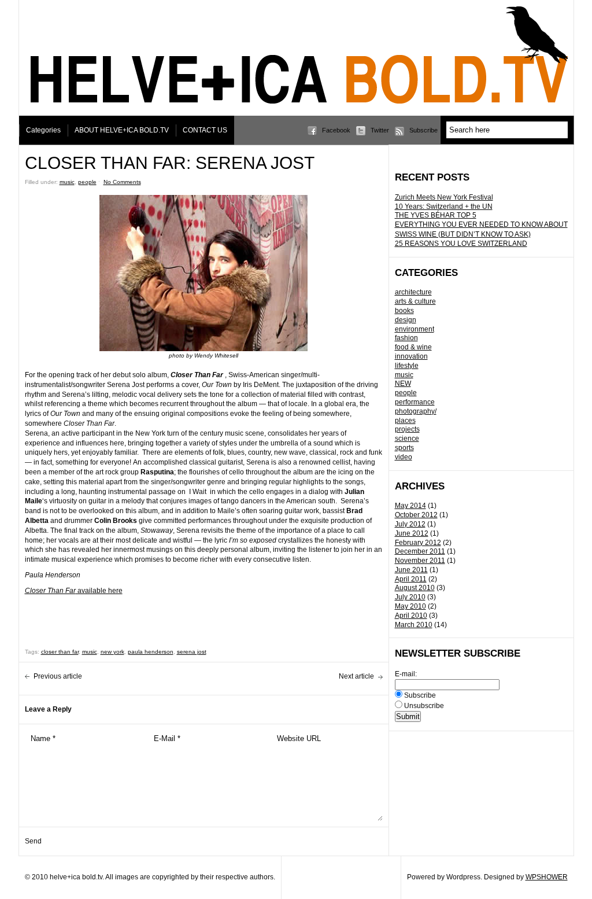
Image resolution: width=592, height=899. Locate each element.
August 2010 (415, 588)
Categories (43, 130)
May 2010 (410, 606)
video (403, 457)
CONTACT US (205, 130)
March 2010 (413, 625)
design (405, 320)
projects (407, 429)
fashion (406, 338)
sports (404, 448)
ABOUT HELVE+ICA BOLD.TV (122, 130)
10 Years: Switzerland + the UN (444, 206)
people (406, 393)
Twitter (380, 130)
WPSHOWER (547, 877)
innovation (411, 356)
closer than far (60, 652)
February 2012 (418, 543)
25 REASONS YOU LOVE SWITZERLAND (461, 244)
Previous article (58, 676)
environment (414, 329)
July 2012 (410, 524)
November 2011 (420, 561)
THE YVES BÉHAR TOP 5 (435, 215)
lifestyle (407, 366)
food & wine (413, 347)
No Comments (122, 182)
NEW (403, 384)
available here (74, 591)
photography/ (415, 411)
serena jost (191, 652)
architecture (413, 292)
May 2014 (410, 506)
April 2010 (411, 615)
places (405, 421)
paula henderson (150, 652)
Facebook (336, 130)
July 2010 (410, 597)
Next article (356, 676)
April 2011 (411, 579)
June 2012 (411, 533)
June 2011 (411, 570)
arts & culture (415, 301)
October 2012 (416, 515)
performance (415, 402)
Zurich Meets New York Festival (444, 197)
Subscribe (423, 130)
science (407, 438)
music (404, 375)
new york (112, 652)
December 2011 (420, 551)
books (404, 311)
